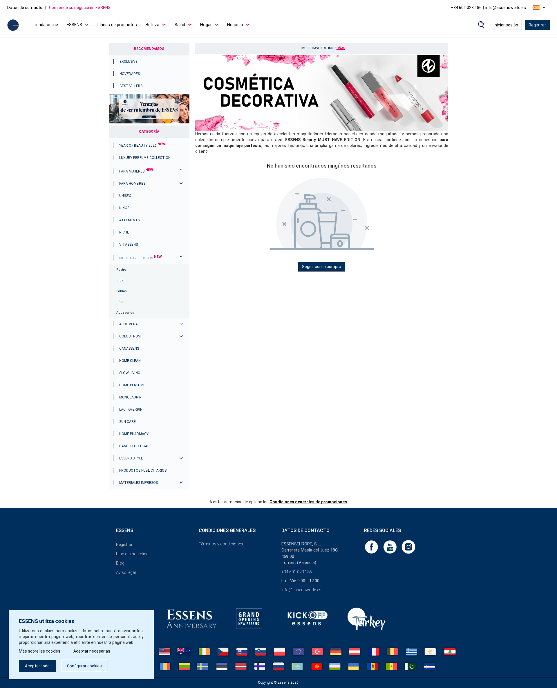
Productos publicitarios (143, 470)
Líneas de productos (117, 24)
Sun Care (127, 422)
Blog (120, 563)
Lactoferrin (130, 409)
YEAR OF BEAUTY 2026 (142, 145)
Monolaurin (130, 397)
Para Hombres (132, 184)
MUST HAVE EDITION (140, 258)
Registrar (537, 25)
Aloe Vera (128, 324)
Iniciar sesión (506, 25)
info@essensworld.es (505, 7)
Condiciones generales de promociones (308, 502)
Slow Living (129, 373)
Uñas (120, 302)
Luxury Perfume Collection (145, 158)
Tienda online (45, 24)
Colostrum (130, 336)
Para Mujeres (136, 171)
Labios (121, 291)
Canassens (129, 348)
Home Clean (130, 361)
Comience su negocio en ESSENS (80, 7)
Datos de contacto (24, 7)
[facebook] (372, 546)
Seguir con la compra (321, 266)
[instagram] (408, 546)
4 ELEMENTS (129, 220)
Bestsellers (131, 86)
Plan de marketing (132, 554)
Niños (124, 208)
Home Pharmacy (134, 434)
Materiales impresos (138, 483)
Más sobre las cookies (39, 651)
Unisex (125, 196)
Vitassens (128, 244)
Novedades (130, 74)
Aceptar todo (37, 666)
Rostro (121, 270)
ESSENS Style (131, 458)
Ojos (119, 280)
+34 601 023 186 (466, 7)
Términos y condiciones (221, 544)
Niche (124, 232)
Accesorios (125, 313)
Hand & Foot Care (135, 446)
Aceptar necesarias (91, 651)
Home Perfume (132, 385)
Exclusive (129, 62)
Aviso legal (126, 572)
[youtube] (390, 546)
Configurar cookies (84, 666)
